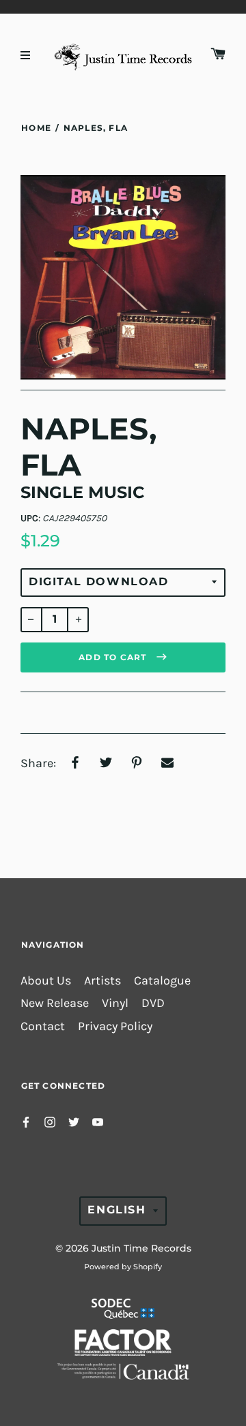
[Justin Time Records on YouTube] (97, 1121)
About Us (45, 981)
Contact (42, 1026)
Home (36, 128)
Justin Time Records (141, 1248)
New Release (54, 1003)
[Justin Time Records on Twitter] (73, 1121)
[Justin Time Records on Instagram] (49, 1121)
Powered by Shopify (123, 1266)
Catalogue (162, 981)
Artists (102, 981)
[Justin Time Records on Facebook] (25, 1121)
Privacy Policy (115, 1026)
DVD (153, 1003)
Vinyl (115, 1003)
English (116, 1209)
